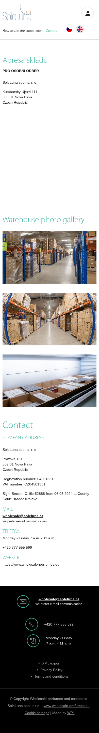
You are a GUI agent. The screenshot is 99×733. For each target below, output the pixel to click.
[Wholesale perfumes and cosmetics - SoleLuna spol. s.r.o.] (18, 11)
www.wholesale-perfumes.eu (67, 706)
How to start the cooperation (23, 30)
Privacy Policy (51, 670)
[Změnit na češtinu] (69, 29)
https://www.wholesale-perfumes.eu (31, 564)
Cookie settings (37, 713)
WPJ (71, 713)
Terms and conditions (51, 676)
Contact (51, 30)
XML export (51, 663)
